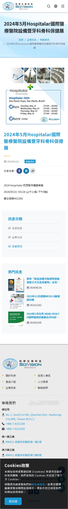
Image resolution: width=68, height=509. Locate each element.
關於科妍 (11, 375)
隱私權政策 (38, 484)
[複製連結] (33, 171)
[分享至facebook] (19, 171)
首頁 (21, 39)
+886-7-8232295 (15, 429)
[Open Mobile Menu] (62, 6)
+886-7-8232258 (15, 424)
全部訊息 (17, 228)
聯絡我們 (43, 388)
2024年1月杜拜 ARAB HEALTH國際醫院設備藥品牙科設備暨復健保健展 (43, 317)
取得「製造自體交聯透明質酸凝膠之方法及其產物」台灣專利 (43, 282)
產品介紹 (11, 382)
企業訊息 (31, 39)
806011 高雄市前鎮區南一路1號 (24, 442)
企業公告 (17, 237)
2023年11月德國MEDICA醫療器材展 (43, 298)
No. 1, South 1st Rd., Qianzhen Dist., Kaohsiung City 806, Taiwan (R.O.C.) (33, 417)
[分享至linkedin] (26, 171)
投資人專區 (44, 375)
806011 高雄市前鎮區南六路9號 (24, 455)
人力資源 (43, 382)
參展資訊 (44, 39)
